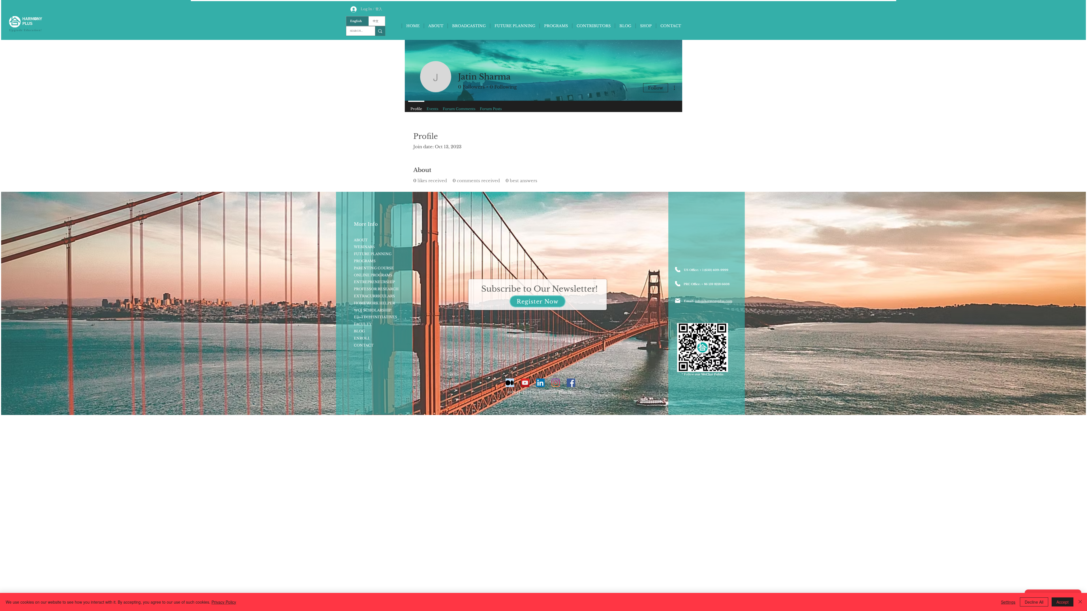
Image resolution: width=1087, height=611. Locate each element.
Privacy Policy (223, 602)
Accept (1062, 602)
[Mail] (677, 300)
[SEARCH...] (380, 31)
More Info (366, 224)
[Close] (1080, 601)
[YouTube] (525, 382)
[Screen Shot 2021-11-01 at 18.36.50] (510, 382)
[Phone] (677, 269)
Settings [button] (1008, 602)
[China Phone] (677, 283)
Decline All (1034, 602)
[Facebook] (571, 382)
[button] (537, 301)
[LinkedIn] (540, 382)
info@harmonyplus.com (713, 301)
